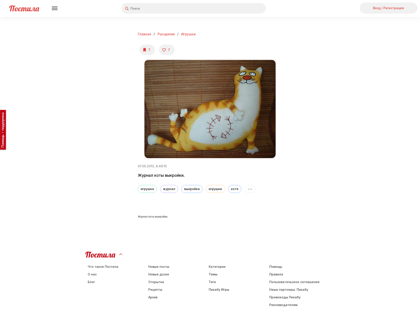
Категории (217, 266)
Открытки (156, 282)
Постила (24, 8)
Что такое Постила (103, 266)
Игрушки (188, 34)
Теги (212, 282)
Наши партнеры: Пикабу (288, 289)
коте (234, 189)
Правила (276, 274)
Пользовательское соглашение (294, 282)
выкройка (192, 189)
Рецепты (155, 289)
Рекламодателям (283, 305)
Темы (213, 274)
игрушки (215, 189)
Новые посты (158, 266)
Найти (246, 8)
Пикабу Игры (219, 289)
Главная (144, 34)
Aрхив (153, 297)
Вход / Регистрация (388, 8)
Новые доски (158, 274)
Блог (91, 282)
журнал (169, 189)
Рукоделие (166, 34)
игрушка (147, 189)
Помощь (275, 266)
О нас (92, 274)
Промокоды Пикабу (285, 297)
